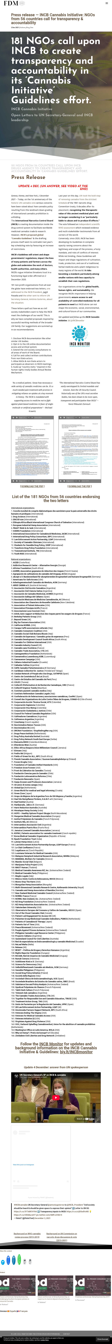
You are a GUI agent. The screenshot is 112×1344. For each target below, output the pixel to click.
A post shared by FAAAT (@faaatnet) (41, 1197)
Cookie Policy (44, 1340)
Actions (22, 27)
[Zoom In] (32, 417)
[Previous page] (13, 417)
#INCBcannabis (21, 1205)
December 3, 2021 (43, 1218)
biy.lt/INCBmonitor (76, 1052)
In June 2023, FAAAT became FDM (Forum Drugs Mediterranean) (35, 1334)
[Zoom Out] (28, 417)
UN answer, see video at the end (64, 188)
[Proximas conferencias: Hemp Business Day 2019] (93, 1285)
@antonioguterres (56, 1205)
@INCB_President (75, 1205)
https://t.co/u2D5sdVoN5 (77, 1211)
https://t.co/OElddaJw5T (25, 1215)
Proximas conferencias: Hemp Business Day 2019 (92, 1297)
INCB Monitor (51, 1044)
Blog (28, 27)
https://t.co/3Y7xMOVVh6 (25, 1211)
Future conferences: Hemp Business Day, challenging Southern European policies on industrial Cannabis (14, 1299)
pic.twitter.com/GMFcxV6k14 (49, 1215)
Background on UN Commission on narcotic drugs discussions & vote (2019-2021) (61, 1237)
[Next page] (16, 417)
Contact (66, 1334)
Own (31, 27)
